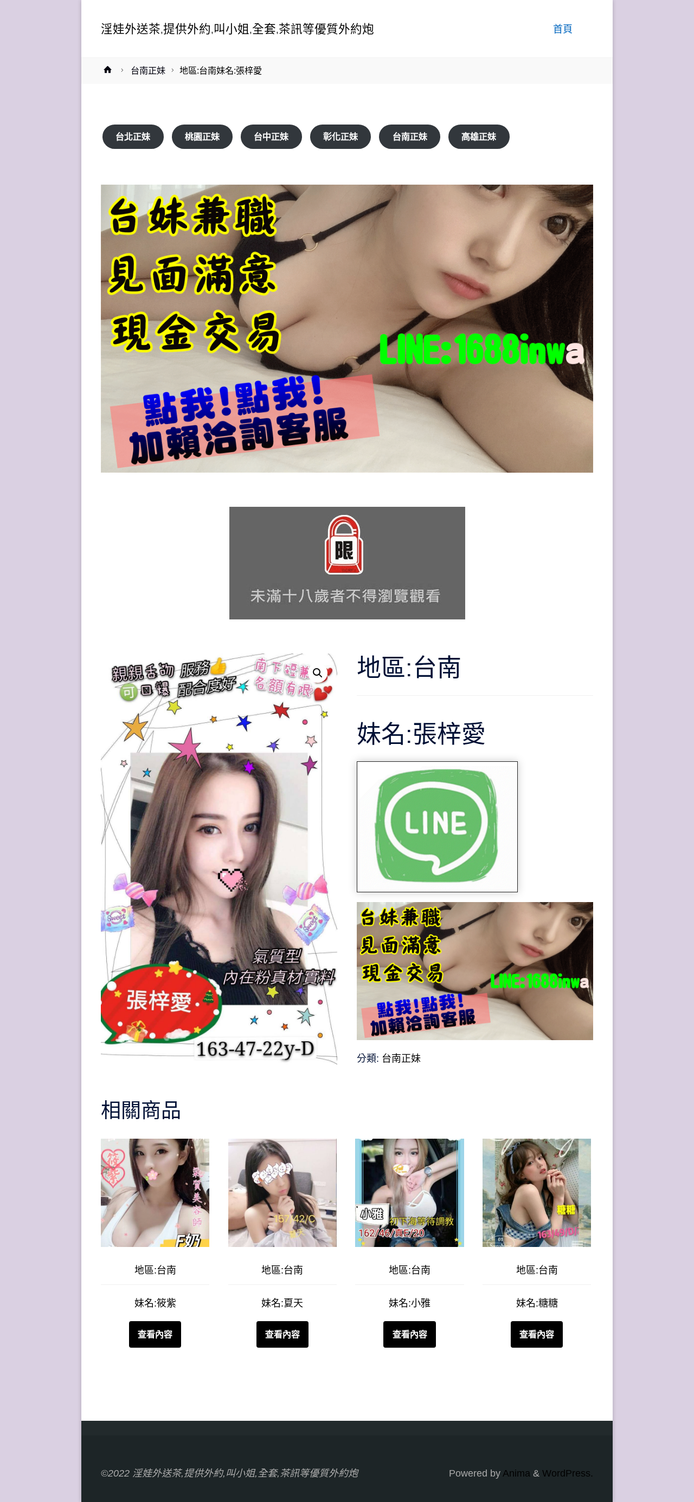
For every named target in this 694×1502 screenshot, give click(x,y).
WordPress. (567, 1473)
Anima (515, 1473)
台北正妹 (132, 137)
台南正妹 (148, 70)
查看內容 (155, 1334)
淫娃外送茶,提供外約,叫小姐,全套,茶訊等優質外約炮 (237, 28)
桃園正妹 (202, 137)
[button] (317, 673)
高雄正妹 (478, 137)
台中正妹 (271, 137)
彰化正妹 (340, 137)
